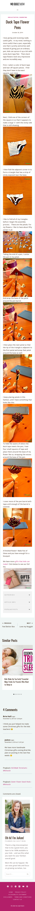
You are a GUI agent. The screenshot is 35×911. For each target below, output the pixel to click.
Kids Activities (13, 17)
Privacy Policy (20, 892)
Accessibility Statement (17, 894)
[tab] (13, 694)
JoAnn (7, 740)
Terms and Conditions (23, 897)
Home (11, 892)
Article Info (10, 602)
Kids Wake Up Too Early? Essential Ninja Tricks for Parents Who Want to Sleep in (16, 682)
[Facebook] (8, 886)
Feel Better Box (8, 625)
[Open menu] (17, 9)
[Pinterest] (27, 886)
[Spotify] (15, 886)
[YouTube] (23, 886)
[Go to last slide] (5, 668)
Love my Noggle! (26, 625)
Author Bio (9, 595)
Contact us (17, 899)
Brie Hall (7, 716)
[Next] (29, 668)
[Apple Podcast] (19, 886)
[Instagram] (11, 886)
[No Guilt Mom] (17, 4)
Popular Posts (11, 609)
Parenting (23, 17)
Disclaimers (8, 897)
